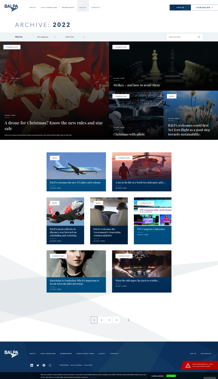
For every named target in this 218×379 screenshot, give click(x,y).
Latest (83, 7)
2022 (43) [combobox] (70, 37)
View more (93, 377)
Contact (96, 7)
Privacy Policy (88, 365)
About (33, 7)
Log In (180, 7)
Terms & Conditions (76, 365)
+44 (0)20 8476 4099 (201, 366)
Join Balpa (203, 7)
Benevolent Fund (85, 353)
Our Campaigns (49, 7)
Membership (68, 7)
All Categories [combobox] (42, 37)
